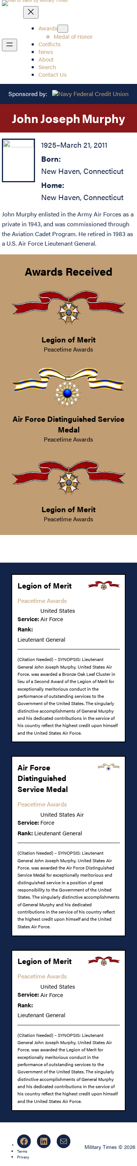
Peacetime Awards (68, 349)
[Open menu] (9, 45)
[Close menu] (30, 12)
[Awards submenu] (62, 29)
